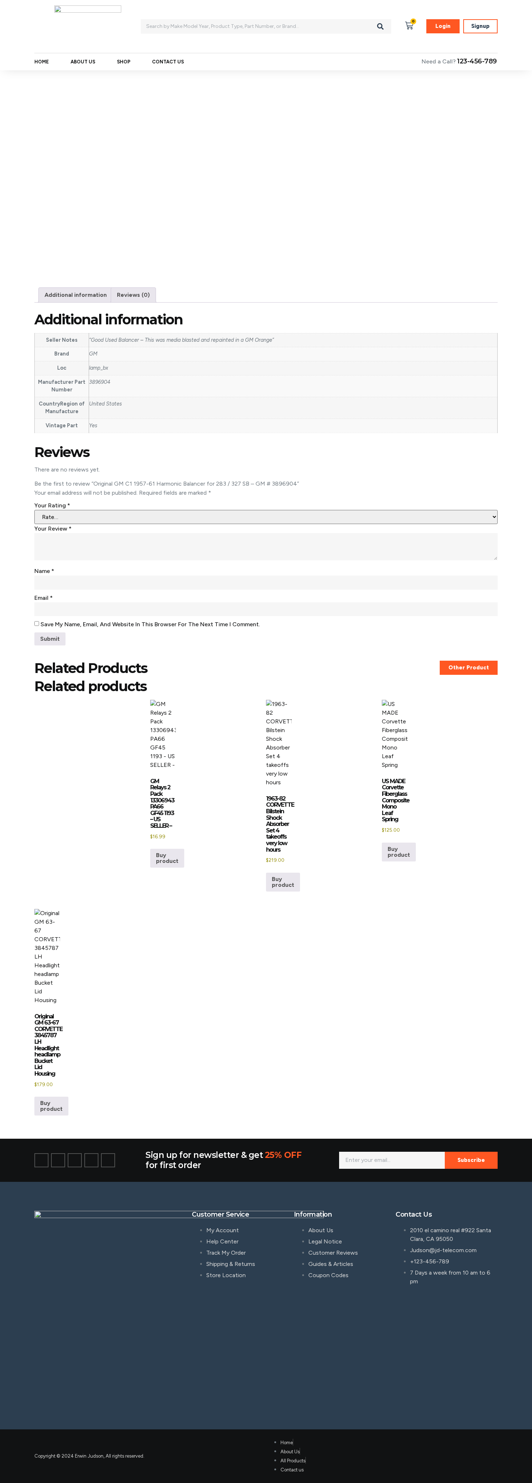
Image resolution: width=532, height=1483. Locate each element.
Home (41, 62)
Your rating (52, 505)
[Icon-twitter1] (58, 1160)
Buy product (167, 858)
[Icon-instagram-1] (75, 1160)
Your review (53, 528)
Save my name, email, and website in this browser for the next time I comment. (150, 624)
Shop (123, 62)
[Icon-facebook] (41, 1160)
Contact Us (168, 62)
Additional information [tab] (76, 294)
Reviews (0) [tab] (133, 294)
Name (44, 571)
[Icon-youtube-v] (108, 1160)
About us (83, 62)
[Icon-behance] (91, 1160)
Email (43, 597)
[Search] (380, 26)
